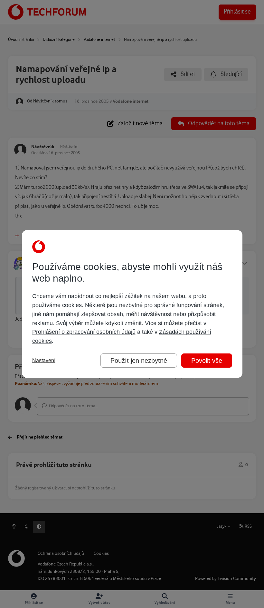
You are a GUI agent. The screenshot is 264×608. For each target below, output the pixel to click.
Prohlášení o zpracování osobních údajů (84, 332)
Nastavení (43, 360)
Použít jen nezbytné (138, 360)
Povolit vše (206, 360)
